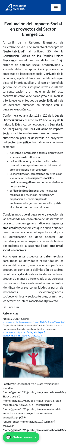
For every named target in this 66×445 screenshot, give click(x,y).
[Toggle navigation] (56, 7)
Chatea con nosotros (21, 437)
